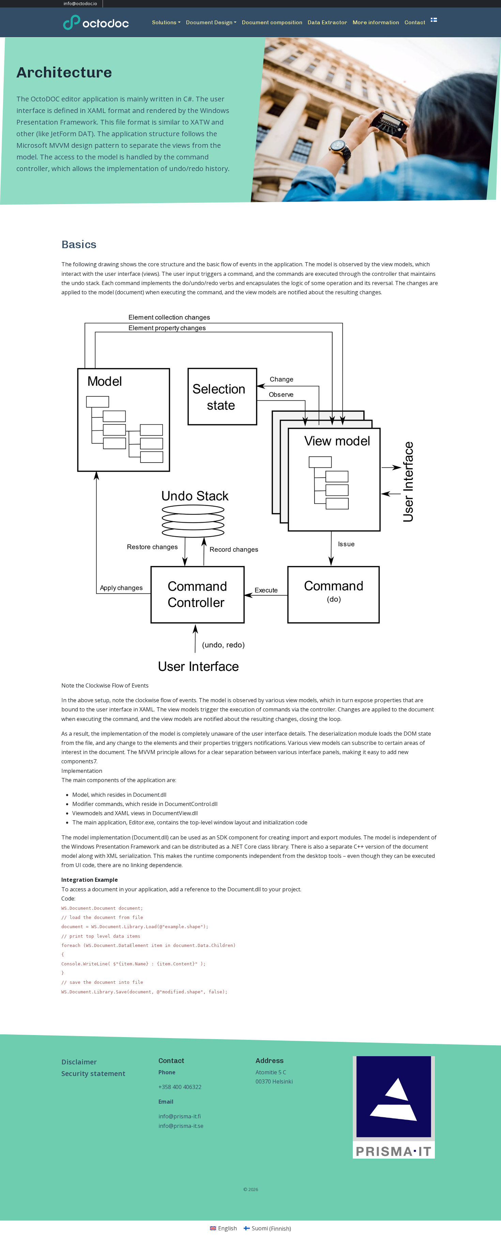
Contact (415, 22)
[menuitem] (434, 20)
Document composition (272, 22)
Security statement (93, 1073)
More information (376, 22)
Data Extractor (327, 22)
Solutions (164, 22)
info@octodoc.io (80, 3)
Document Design (209, 22)
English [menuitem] (227, 1228)
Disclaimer (79, 1061)
